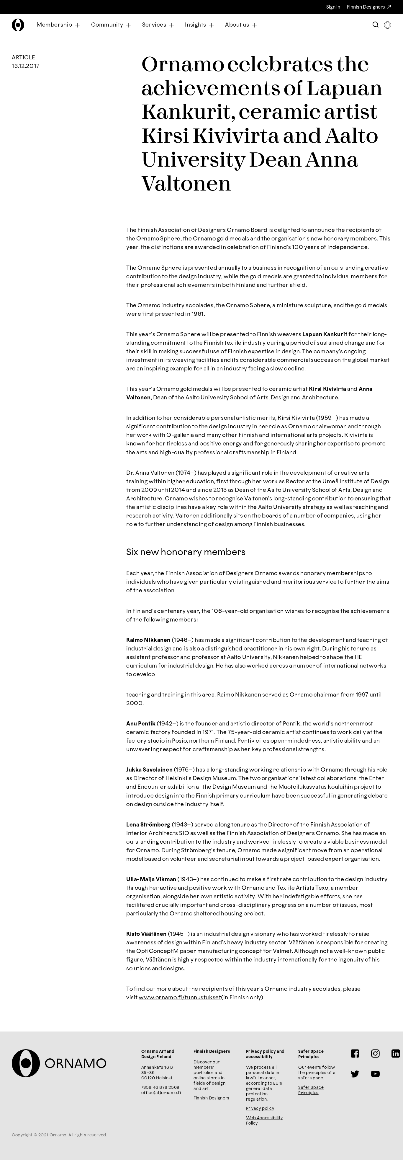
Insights (195, 25)
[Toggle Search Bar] (375, 25)
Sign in (333, 7)
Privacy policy (260, 1109)
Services (154, 25)
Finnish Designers (366, 7)
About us (237, 25)
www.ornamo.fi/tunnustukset (180, 997)
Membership (54, 25)
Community (107, 25)
